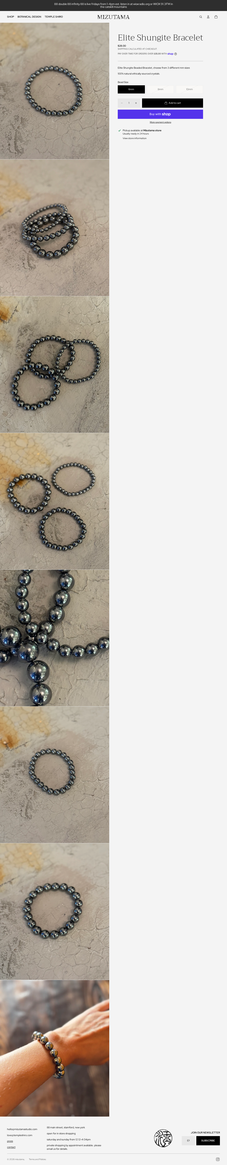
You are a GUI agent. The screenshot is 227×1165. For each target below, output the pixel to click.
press (10, 1141)
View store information (134, 138)
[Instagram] (218, 1159)
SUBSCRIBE (208, 1140)
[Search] (201, 17)
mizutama (19, 1159)
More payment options (160, 122)
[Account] (208, 17)
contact (11, 1147)
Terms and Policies (37, 1159)
